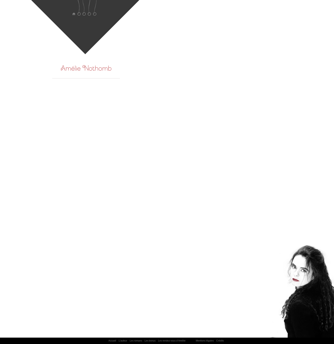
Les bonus (89, 10)
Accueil (74, 10)
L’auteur (79, 10)
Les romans (84, 10)
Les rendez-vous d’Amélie (94, 10)
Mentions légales (205, 340)
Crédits (220, 340)
